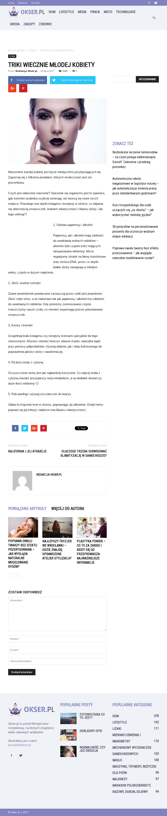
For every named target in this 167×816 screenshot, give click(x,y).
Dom (52, 12)
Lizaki (116, 729)
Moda (82, 12)
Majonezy (119, 779)
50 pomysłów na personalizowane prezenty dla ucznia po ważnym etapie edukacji (135, 231)
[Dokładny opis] (68, 735)
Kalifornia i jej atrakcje (27, 451)
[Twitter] (156, 3)
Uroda (15, 24)
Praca (95, 12)
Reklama (22, 2)
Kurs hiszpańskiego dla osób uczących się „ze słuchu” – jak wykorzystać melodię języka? (133, 210)
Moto (108, 12)
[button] (154, 18)
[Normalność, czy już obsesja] (68, 751)
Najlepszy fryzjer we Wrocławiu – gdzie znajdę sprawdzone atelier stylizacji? (57, 549)
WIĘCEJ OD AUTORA (67, 508)
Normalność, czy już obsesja (92, 749)
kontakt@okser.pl (19, 745)
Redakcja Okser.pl (26, 70)
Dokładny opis (91, 731)
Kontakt (35, 2)
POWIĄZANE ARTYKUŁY (27, 508)
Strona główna (16, 50)
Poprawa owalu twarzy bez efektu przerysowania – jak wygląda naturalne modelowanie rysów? (22, 554)
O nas (11, 2)
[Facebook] (149, 3)
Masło (117, 760)
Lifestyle (66, 12)
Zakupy (29, 24)
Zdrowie (45, 24)
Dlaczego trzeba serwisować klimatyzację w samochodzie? (83, 453)
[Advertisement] (83, 39)
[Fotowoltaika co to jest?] (68, 718)
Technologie (126, 12)
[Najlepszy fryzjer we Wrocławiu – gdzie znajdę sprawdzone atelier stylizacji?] (57, 527)
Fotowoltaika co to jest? (92, 716)
